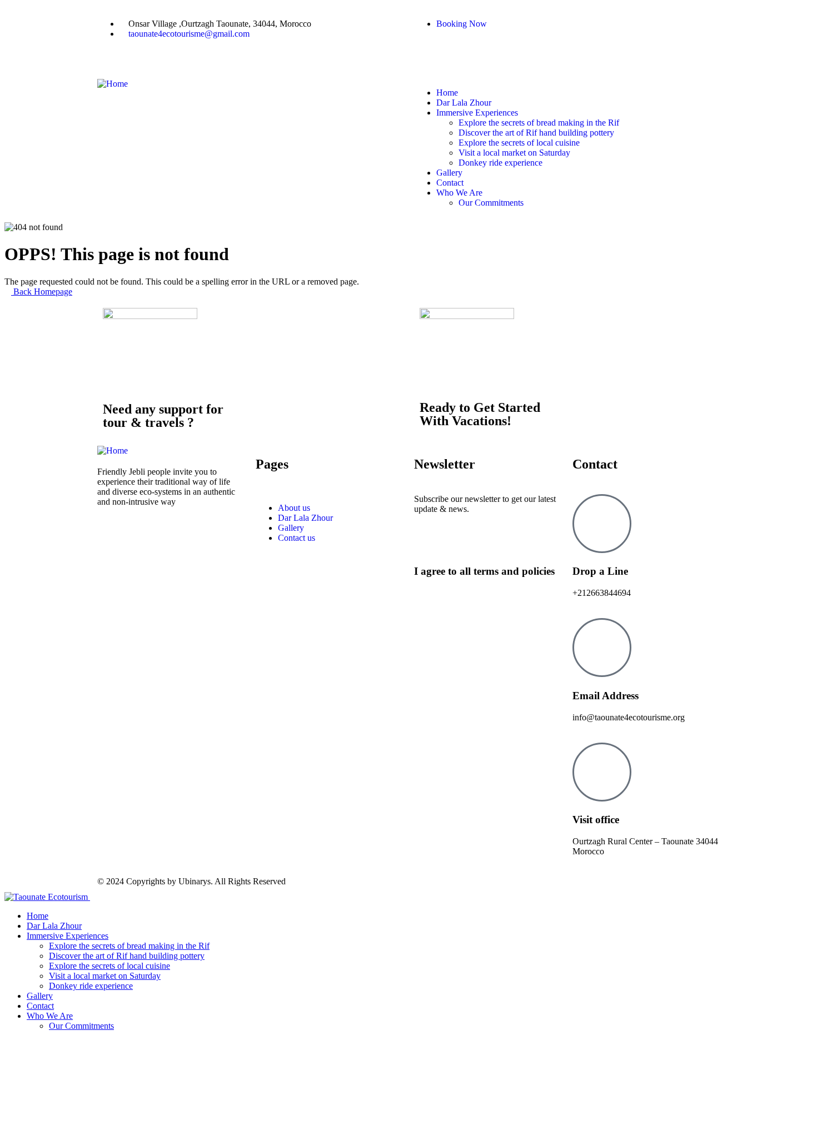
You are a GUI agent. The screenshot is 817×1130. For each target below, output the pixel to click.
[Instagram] (458, 52)
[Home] (112, 83)
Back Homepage (41, 291)
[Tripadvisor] (488, 52)
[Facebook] (428, 52)
